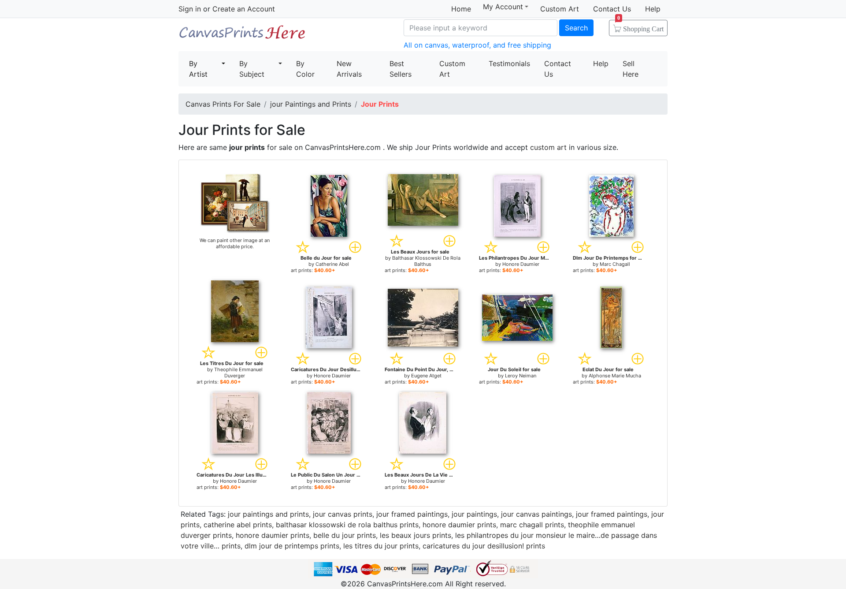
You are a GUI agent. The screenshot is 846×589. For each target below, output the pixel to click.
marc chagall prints (532, 524)
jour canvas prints (342, 514)
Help (652, 8)
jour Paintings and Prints (310, 104)
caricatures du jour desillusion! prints (484, 545)
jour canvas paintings (536, 514)
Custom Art (559, 8)
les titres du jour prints (381, 545)
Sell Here (630, 68)
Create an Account (243, 8)
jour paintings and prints (268, 514)
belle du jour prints (344, 535)
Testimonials (509, 63)
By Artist (198, 68)
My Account (503, 7)
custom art (548, 147)
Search (576, 27)
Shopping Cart (640, 26)
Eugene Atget (426, 376)
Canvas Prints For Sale (242, 35)
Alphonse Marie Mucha (615, 376)
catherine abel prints (238, 524)
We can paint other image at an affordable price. (235, 243)
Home (461, 8)
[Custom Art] (235, 202)
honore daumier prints (459, 524)
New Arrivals (349, 68)
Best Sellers (401, 68)
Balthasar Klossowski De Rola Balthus (426, 261)
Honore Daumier (520, 264)
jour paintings (474, 514)
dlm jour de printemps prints (292, 545)
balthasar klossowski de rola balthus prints (347, 524)
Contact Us (612, 8)
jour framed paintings (412, 514)
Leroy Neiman (520, 376)
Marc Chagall (615, 264)
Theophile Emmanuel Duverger (238, 372)
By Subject (251, 68)
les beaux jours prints (415, 535)
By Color (305, 68)
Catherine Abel (332, 264)
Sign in (189, 8)
